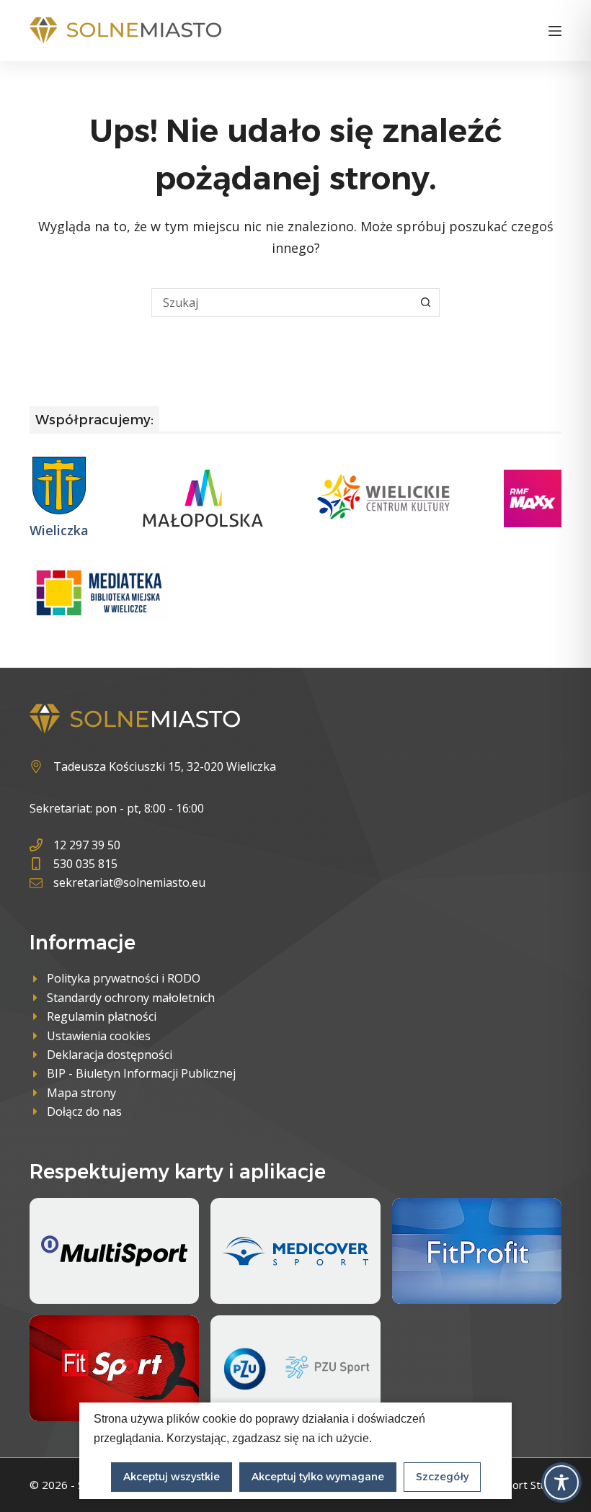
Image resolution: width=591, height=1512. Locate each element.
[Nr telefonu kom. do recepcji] (117, 863)
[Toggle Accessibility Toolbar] (561, 1482)
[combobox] (282, 302)
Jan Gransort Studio (513, 1484)
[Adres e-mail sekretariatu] (117, 882)
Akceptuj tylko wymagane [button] (318, 1476)
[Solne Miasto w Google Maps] (153, 766)
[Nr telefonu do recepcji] (117, 845)
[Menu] (554, 30)
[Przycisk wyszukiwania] (425, 302)
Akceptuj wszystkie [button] (171, 1476)
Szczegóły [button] (442, 1476)
